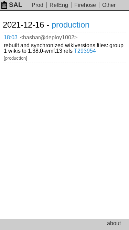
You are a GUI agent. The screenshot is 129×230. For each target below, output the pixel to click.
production (70, 24)
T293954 (85, 51)
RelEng (59, 5)
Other (109, 5)
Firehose (85, 5)
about (114, 223)
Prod (37, 5)
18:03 (11, 37)
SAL (15, 4)
